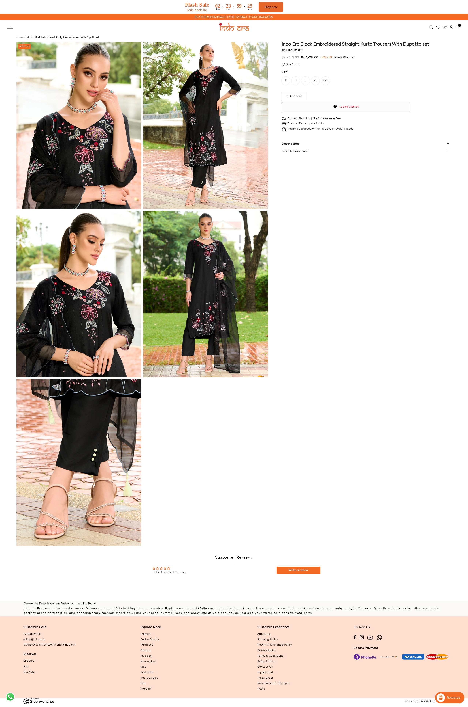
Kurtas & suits (149, 639)
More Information (295, 151)
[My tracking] (445, 27)
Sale (26, 666)
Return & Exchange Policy (274, 645)
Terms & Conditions (270, 656)
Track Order (265, 678)
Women (145, 634)
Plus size (146, 656)
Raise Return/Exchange (273, 683)
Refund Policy (266, 661)
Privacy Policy (266, 650)
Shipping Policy (267, 639)
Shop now (271, 7)
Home (19, 37)
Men (143, 683)
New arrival (148, 661)
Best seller (147, 672)
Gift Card (28, 661)
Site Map (28, 672)
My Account (265, 672)
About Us (263, 634)
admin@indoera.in (34, 639)
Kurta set (146, 645)
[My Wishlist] (438, 27)
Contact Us (265, 667)
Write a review (298, 570)
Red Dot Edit (149, 678)
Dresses (145, 650)
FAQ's (261, 689)
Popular (145, 689)
